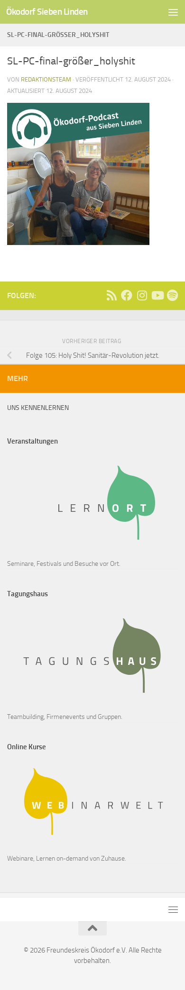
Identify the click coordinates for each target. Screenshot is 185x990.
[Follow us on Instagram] (142, 295)
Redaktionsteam (46, 79)
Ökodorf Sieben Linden (47, 11)
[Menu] (173, 12)
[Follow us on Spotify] (172, 295)
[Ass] (111, 295)
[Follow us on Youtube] (157, 295)
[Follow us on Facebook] (126, 295)
